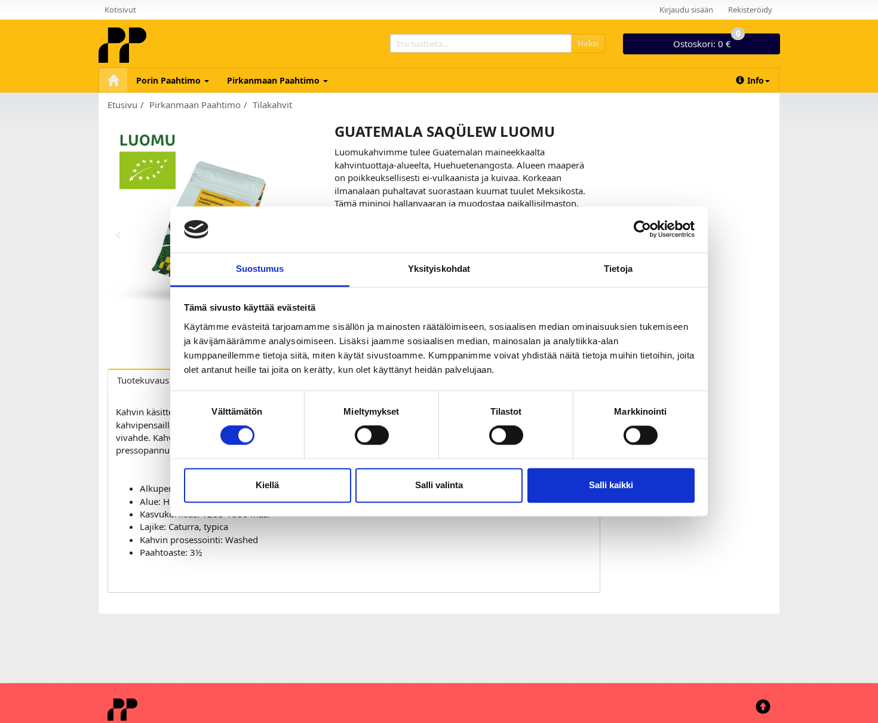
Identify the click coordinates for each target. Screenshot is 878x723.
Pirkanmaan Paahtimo (274, 80)
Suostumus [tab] (260, 269)
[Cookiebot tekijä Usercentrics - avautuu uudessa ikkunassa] (642, 229)
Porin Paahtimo (169, 80)
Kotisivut (120, 9)
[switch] (372, 435)
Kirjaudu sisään (686, 9)
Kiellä (267, 485)
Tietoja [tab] (618, 269)
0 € (706, 41)
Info (755, 80)
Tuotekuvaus (143, 380)
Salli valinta (439, 485)
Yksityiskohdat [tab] (439, 269)
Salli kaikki (611, 485)
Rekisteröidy (750, 9)
